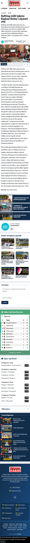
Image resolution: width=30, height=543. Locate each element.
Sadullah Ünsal (14, 225)
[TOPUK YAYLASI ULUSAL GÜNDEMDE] (22, 242)
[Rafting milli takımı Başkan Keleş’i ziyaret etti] (15, 53)
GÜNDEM (4, 8)
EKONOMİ (5, 526)
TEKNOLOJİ (12, 8)
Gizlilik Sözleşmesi (12, 527)
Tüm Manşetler (8, 513)
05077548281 (16, 487)
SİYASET (11, 526)
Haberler (3, 13)
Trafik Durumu (7, 508)
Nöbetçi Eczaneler (9, 505)
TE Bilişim (19, 534)
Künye (24, 527)
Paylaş (4, 64)
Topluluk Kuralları (11, 529)
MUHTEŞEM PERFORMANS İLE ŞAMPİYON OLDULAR (7, 277)
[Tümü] (28, 409)
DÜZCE (5, 527)
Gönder (4, 302)
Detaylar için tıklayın (15, 352)
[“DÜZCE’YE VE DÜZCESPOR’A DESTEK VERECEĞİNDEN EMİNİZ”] (22, 255)
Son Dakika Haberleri (19, 514)
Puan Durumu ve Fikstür (21, 509)
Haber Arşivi (7, 518)
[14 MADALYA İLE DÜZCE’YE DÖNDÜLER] (7, 242)
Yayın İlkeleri (20, 529)
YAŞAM (20, 526)
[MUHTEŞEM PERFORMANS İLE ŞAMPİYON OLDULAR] (7, 271)
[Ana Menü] (2, 3)
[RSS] (15, 497)
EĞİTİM (25, 526)
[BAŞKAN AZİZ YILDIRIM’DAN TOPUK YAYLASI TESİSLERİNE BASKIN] (7, 255)
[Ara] (27, 3)
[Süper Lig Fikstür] (28, 358)
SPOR (9, 13)
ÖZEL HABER (22, 8)
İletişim (20, 527)
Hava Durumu (21, 505)
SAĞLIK (15, 526)
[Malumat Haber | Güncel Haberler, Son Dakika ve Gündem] (14, 3)
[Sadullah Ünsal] (5, 226)
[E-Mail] (11, 229)
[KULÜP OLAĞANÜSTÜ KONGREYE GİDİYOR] (22, 271)
